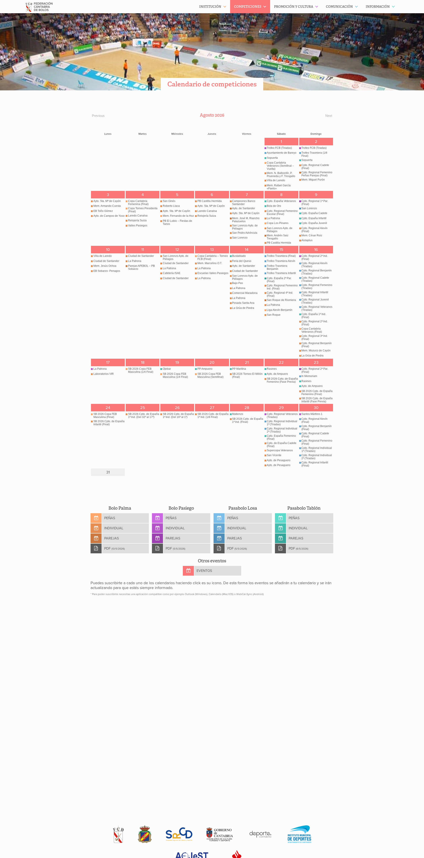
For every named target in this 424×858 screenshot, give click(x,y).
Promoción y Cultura (293, 7)
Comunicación (339, 7)
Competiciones (247, 7)
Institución (210, 7)
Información (378, 7)
